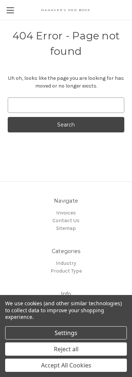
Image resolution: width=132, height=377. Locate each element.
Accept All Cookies (66, 365)
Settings (66, 333)
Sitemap (66, 228)
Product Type (66, 271)
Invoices (66, 213)
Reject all (66, 349)
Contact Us (66, 220)
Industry (66, 263)
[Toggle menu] (10, 10)
